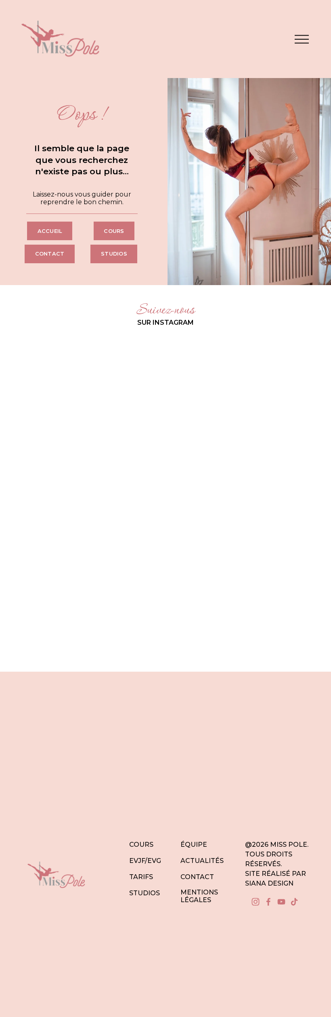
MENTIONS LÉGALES (199, 896)
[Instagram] (255, 902)
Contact (50, 254)
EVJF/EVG (145, 861)
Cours (114, 231)
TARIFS (141, 877)
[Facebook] (268, 902)
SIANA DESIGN (269, 883)
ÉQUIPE (193, 844)
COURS (141, 844)
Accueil (50, 231)
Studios (114, 254)
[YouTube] (281, 902)
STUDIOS (144, 893)
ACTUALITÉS (202, 861)
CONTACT (197, 877)
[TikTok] (294, 902)
